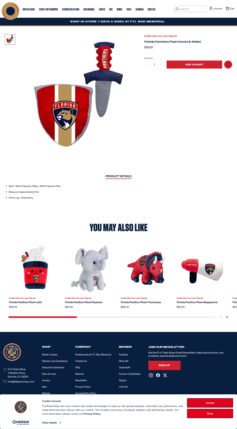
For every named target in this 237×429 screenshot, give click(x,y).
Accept (210, 402)
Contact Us (81, 361)
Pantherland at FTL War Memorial (93, 354)
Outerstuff (124, 367)
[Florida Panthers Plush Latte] (34, 268)
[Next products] (227, 317)
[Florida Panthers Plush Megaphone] (202, 268)
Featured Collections (53, 367)
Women (46, 393)
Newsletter (81, 380)
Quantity (148, 58)
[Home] (10, 11)
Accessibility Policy (85, 393)
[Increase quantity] (160, 64)
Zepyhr (123, 380)
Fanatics (123, 354)
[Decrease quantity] (148, 64)
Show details (49, 422)
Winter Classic (50, 354)
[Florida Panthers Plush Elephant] (90, 268)
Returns (79, 373)
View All (123, 386)
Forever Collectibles (160, 36)
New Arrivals (49, 373)
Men (44, 386)
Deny (210, 413)
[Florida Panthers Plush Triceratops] (146, 268)
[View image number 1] (10, 39)
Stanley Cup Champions (55, 361)
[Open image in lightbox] (78, 96)
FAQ (77, 367)
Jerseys (46, 380)
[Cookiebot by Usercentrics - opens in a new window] (21, 422)
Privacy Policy (83, 386)
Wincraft (123, 361)
